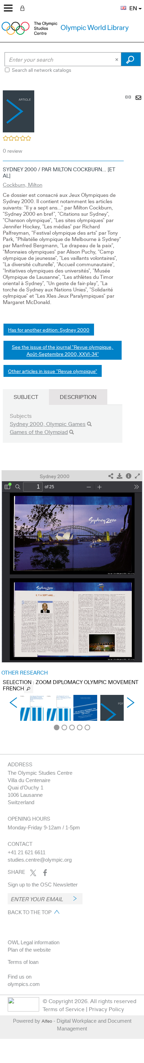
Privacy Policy (106, 1009)
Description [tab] (78, 397)
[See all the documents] (28, 689)
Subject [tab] (26, 397)
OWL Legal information (33, 942)
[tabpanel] (72, 406)
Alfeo (47, 1021)
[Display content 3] (72, 727)
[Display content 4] (79, 727)
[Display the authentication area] (23, 7)
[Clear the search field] (117, 59)
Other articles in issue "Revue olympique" (52, 370)
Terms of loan (23, 962)
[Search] (89, 424)
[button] (18, 110)
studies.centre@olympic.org (40, 860)
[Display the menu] (8, 8)
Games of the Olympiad (39, 432)
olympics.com (24, 984)
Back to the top (29, 912)
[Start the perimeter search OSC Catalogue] (131, 59)
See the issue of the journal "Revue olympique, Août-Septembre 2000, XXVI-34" (63, 350)
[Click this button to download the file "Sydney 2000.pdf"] (119, 476)
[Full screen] (137, 476)
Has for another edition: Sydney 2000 (48, 329)
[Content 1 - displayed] (56, 727)
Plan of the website (29, 950)
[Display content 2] (64, 727)
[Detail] (128, 476)
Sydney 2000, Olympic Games (48, 424)
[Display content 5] (87, 727)
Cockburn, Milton (22, 184)
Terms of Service (64, 1009)
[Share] (111, 476)
